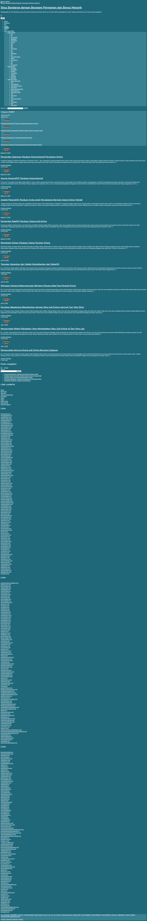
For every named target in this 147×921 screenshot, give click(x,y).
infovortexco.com (6, 477)
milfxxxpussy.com (6, 886)
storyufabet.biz (5, 812)
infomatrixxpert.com (7, 451)
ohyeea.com (4, 894)
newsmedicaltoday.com (8, 722)
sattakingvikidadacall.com (8, 704)
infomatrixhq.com (6, 456)
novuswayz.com (5, 630)
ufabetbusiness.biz (6, 794)
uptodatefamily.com (6, 888)
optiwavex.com (5, 557)
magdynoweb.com (6, 485)
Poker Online (11, 32)
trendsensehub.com (6, 675)
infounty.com (4, 857)
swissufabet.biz (5, 792)
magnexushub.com (6, 775)
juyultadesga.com (6, 852)
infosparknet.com (6, 517)
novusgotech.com (6, 535)
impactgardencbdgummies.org (10, 907)
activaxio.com (5, 649)
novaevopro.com (5, 618)
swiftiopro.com (5, 641)
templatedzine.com (6, 876)
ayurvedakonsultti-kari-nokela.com (11, 836)
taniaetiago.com (5, 902)
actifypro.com (5, 631)
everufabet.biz (5, 818)
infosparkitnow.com (6, 427)
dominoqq (14, 49)
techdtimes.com (5, 760)
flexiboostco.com (6, 584)
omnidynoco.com (6, 559)
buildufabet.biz (5, 821)
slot (12, 83)
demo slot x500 (15, 81)
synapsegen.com (6, 546)
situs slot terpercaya (7, 395)
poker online (4, 401)
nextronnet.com (5, 536)
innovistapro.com (6, 636)
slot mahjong (14, 84)
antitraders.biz (5, 838)
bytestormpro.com (6, 670)
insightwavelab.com (6, 665)
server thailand (86, 915)
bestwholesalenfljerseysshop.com (11, 833)
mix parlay (14, 73)
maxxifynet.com (5, 597)
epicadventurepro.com (7, 664)
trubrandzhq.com (6, 622)
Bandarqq (7, 23)
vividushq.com (5, 549)
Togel (5, 29)
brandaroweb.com (6, 572)
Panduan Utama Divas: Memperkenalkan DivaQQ (16, 138)
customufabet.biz (6, 810)
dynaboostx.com (5, 633)
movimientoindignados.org (8, 884)
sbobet (13, 71)
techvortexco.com (6, 428)
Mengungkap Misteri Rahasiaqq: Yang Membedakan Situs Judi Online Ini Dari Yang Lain (43, 328)
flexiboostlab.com (6, 638)
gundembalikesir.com (7, 763)
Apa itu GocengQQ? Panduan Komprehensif (22, 178)
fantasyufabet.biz (6, 789)
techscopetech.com (6, 483)
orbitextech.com (5, 681)
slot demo (4, 396)
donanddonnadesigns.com (8, 693)
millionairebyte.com (6, 739)
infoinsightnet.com (6, 441)
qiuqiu (2, 400)
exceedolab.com (5, 647)
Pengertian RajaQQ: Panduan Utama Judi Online (24, 221)
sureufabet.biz (5, 808)
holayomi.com (5, 728)
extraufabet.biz (5, 799)
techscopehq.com (6, 511)
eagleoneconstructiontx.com (9, 694)
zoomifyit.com (5, 573)
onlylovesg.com (5, 697)
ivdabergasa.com (6, 850)
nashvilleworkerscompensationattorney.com (14, 731)
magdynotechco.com (7, 425)
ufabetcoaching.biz (6, 736)
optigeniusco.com (6, 615)
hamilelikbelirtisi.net (7, 643)
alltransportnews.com (7, 823)
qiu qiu (13, 42)
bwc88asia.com (5, 860)
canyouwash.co (5, 757)
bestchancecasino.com (7, 715)
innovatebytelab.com (7, 435)
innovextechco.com (6, 461)
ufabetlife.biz (5, 800)
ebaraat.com (4, 770)
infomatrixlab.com (6, 496)
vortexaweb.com (5, 614)
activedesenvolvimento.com (9, 699)
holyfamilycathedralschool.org (9, 733)
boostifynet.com (5, 623)
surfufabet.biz (5, 805)
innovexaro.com (5, 514)
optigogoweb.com (6, 570)
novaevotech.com (6, 459)
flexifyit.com (4, 532)
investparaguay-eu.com (7, 858)
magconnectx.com (6, 725)
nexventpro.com (5, 625)
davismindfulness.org (7, 738)
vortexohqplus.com (6, 639)
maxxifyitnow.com (6, 519)
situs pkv (3, 393)
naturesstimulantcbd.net (8, 909)
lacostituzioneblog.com (8, 892)
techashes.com (5, 755)
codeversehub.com (6, 498)
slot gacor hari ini (16, 99)
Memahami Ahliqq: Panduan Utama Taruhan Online (25, 242)
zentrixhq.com (5, 527)
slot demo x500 (15, 92)
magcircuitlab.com (6, 464)
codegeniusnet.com (6, 440)
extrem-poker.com (6, 862)
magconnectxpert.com (7, 470)
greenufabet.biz (5, 796)
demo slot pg (15, 91)
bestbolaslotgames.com (8, 706)
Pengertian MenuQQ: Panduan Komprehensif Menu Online (19, 124)
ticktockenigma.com (7, 676)
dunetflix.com (5, 883)
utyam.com (4, 891)
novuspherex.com (6, 617)
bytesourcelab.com (6, 515)
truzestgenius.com (6, 472)
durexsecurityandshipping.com (10, 847)
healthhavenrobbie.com (7, 691)
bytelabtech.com (5, 422)
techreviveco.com (6, 488)
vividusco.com (5, 605)
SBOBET (6, 28)
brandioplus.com (5, 543)
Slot (5, 24)
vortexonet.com (5, 596)
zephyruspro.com (6, 522)
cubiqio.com (4, 655)
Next (6, 368)
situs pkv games (6, 404)
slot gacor (14, 87)
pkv (12, 34)
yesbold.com (4, 767)
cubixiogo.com (5, 553)
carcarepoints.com (6, 865)
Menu (2, 18)
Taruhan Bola (11, 66)
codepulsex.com (5, 482)
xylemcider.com (5, 900)
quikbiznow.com (5, 567)
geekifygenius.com (6, 680)
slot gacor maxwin (16, 86)
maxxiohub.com (5, 610)
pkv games (14, 37)
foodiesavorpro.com (7, 660)
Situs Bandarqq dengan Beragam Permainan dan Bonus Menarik (41, 7)
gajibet (133, 915)
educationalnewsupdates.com (9, 583)
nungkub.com (4, 897)
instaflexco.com (5, 634)
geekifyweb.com (6, 430)
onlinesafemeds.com (7, 781)
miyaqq (127, 915)
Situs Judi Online (9, 31)
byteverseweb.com (6, 499)
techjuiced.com (5, 771)
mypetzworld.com (6, 855)
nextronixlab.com (6, 525)
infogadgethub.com (6, 415)
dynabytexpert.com (6, 530)
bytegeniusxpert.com (7, 433)
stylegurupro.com (6, 652)
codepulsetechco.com (7, 446)
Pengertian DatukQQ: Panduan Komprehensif (17, 380)
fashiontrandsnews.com (8, 825)
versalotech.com (5, 644)
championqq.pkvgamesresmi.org (10, 916)
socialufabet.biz (5, 804)
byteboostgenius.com (7, 502)
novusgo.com (5, 668)
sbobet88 (14, 70)
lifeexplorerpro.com (6, 667)
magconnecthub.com (7, 501)
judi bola (13, 68)
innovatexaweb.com (6, 423)
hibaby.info (4, 710)
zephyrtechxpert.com (7, 475)
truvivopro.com (5, 604)
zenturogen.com (5, 540)
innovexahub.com (6, 599)
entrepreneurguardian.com (8, 709)
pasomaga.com (5, 905)
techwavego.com (6, 480)
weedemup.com (5, 714)
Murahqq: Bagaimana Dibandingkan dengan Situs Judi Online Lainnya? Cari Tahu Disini (42, 307)
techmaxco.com (5, 646)
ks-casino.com (5, 863)
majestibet (121, 915)
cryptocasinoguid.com (7, 828)
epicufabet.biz (5, 813)
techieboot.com (5, 762)
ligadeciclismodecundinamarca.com (11, 730)
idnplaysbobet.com (6, 702)
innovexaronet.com (6, 452)
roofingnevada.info (6, 723)
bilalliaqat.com (5, 717)
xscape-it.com (5, 841)
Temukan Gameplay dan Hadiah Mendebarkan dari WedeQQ (30, 264)
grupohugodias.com (6, 868)
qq (11, 36)
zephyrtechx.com (6, 626)
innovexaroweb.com (7, 486)
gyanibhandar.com (6, 783)
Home (6, 21)
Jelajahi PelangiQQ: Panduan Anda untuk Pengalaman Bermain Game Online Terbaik (41, 199)
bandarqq (13, 39)
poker (12, 58)
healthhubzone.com (6, 768)
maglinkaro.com (5, 490)
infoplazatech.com (6, 431)
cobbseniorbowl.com (7, 844)
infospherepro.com (6, 659)
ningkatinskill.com (6, 873)
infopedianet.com (6, 506)
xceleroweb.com (5, 569)
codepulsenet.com (6, 507)
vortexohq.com (5, 662)
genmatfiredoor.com (7, 688)
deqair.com (4, 870)
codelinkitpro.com (6, 417)
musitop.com (4, 889)
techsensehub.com (6, 420)
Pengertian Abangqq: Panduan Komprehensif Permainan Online (21, 145)
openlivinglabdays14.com (8, 834)
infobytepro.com (5, 436)
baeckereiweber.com (7, 752)
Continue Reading (6, 165)
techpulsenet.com (6, 473)
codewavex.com (5, 465)
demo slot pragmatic (17, 89)
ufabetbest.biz (5, 807)
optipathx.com (5, 523)
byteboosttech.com (6, 773)
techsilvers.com (5, 871)
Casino (6, 26)
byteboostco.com (6, 467)
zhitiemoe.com (5, 896)
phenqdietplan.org (6, 879)
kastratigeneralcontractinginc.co (10, 831)
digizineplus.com (6, 512)
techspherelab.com (6, 494)
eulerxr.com (4, 678)
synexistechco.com (6, 602)
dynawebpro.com (6, 544)
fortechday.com (5, 741)
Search (3, 369)
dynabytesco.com (6, 651)
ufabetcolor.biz (5, 797)
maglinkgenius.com (6, 462)
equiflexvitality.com (6, 696)
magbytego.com (5, 438)
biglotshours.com (6, 778)
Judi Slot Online (12, 79)
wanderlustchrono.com (7, 672)
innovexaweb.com (6, 541)
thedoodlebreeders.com (8, 867)
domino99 (14, 41)
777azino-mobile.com (7, 842)
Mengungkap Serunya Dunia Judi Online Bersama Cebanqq (29, 350)
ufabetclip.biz (5, 786)
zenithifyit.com (5, 609)
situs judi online (15, 57)
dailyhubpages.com (6, 701)
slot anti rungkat (29, 915)
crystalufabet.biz (6, 815)
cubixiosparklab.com (7, 457)
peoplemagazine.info (7, 754)
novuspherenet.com (6, 554)
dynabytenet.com (6, 491)
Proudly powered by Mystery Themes (12, 919)
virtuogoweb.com (6, 776)
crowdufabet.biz (5, 820)
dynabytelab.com (6, 591)
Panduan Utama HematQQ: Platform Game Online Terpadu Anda (22, 131)
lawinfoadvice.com (6, 878)
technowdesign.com (7, 846)
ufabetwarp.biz (5, 784)
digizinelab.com (5, 478)
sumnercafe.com (6, 881)
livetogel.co (4, 686)
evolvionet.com (5, 593)
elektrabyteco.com (6, 469)
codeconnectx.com (6, 449)
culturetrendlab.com (6, 673)
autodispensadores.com (8, 718)
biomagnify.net (5, 912)
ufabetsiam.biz (5, 791)
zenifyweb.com (5, 685)
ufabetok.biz (4, 817)
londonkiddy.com (6, 735)
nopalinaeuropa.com (7, 910)
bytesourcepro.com (6, 493)
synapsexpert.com (6, 564)
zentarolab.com (5, 565)
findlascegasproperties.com (9, 689)
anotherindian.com (6, 899)
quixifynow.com (5, 520)
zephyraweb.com (6, 612)
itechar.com (4, 765)
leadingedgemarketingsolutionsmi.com (12, 829)
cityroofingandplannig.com (8, 849)
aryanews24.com (6, 839)
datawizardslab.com (7, 654)
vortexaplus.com (5, 551)
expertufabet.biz (5, 787)
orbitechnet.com (5, 556)
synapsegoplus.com (7, 504)
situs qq (58, 915)
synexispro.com (5, 726)
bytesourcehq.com (6, 443)
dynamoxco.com (5, 538)
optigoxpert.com (5, 628)
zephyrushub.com (6, 588)
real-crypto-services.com (8, 854)
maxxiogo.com (5, 533)
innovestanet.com (6, 528)
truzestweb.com (5, 562)
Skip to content (5, 1)
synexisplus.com (6, 594)
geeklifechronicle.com (7, 657)
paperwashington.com (7, 712)
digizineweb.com (6, 448)
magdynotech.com (6, 509)
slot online (6, 915)
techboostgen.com (6, 419)
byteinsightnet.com (6, 444)
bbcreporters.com (6, 826)
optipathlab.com (5, 589)
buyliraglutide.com (6, 779)
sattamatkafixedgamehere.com (10, 707)
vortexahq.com (5, 607)
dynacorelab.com (6, 601)
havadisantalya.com (6, 758)
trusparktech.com (6, 620)
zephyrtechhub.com (6, 561)
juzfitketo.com (5, 904)
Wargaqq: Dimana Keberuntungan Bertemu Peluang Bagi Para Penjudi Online (38, 285)
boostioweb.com (6, 586)
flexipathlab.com (5, 548)
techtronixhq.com (6, 414)
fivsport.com (4, 875)
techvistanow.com (6, 454)
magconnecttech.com (7, 683)
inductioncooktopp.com (7, 720)
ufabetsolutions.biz (6, 802)
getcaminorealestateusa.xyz (9, 743)
